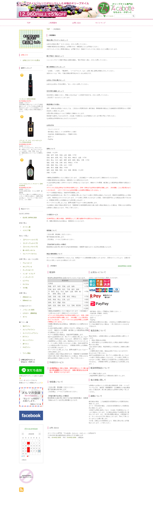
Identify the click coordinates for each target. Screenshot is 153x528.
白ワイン (26, 336)
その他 (25, 288)
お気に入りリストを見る (31, 60)
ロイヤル (26, 284)
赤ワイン (26, 344)
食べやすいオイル (29, 250)
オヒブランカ (27, 267)
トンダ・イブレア (29, 274)
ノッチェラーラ (28, 277)
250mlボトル (27, 297)
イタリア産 (26, 230)
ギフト (25, 317)
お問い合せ (76, 23)
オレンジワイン (28, 340)
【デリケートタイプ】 (30, 240)
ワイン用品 (26, 353)
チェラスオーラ (28, 270)
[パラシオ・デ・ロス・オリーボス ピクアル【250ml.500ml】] (31, 137)
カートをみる (109, 16)
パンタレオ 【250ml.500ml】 (27, 99)
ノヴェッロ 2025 (28, 310)
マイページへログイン (97, 16)
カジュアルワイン (29, 329)
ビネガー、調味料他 (30, 313)
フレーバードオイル (30, 254)
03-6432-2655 (56, 437)
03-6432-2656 (71, 437)
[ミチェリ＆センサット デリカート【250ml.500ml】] (31, 181)
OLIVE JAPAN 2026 (30, 218)
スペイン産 (26, 227)
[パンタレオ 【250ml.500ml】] (31, 96)
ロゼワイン (26, 347)
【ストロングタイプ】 (30, 247)
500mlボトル (27, 300)
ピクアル (26, 281)
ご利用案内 (52, 23)
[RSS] (21, 491)
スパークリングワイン (30, 333)
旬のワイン (26, 326)
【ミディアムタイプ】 (30, 243)
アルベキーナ (27, 263)
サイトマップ (100, 23)
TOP (28, 23)
